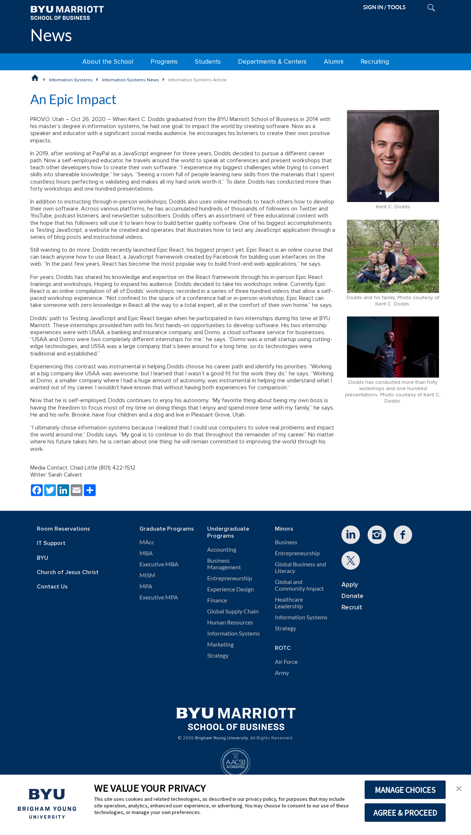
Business (286, 542)
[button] (458, 787)
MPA (145, 586)
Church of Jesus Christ (68, 572)
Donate (352, 596)
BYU (42, 558)
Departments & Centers (272, 62)
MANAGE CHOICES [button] (405, 790)
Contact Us (52, 586)
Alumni (333, 62)
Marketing (220, 644)
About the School (107, 62)
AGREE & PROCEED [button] (405, 812)
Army (282, 672)
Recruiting (375, 62)
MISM (147, 575)
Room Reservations (63, 529)
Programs (164, 62)
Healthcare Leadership (289, 602)
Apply (349, 584)
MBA (146, 553)
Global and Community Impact (299, 585)
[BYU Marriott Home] (67, 12)
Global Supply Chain (233, 611)
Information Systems (71, 80)
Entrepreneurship (229, 578)
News (51, 35)
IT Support (51, 543)
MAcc (146, 542)
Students (208, 62)
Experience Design (230, 589)
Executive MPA (158, 597)
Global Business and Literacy (300, 567)
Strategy (218, 655)
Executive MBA (158, 564)
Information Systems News (130, 80)
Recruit (351, 607)
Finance (217, 600)
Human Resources (230, 622)
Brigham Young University (221, 738)
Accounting (221, 549)
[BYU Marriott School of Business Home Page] (35, 77)
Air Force (286, 661)
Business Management (224, 563)
